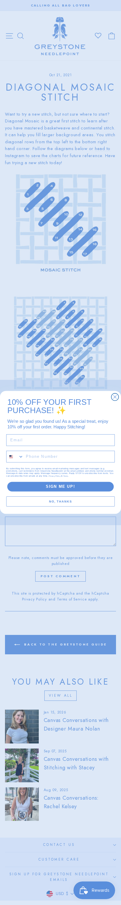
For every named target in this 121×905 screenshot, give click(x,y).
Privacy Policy (54, 476)
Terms (65, 476)
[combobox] (14, 457)
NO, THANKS (60, 501)
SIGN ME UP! (60, 487)
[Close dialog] (115, 397)
